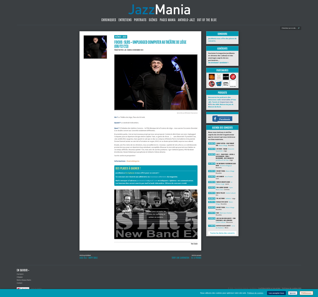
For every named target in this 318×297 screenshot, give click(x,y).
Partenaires (222, 70)
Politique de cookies (255, 293)
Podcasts (222, 92)
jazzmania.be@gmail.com (147, 181)
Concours (222, 34)
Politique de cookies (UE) (291, 288)
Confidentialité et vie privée (269, 288)
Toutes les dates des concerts (222, 233)
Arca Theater (229, 176)
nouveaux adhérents (158, 177)
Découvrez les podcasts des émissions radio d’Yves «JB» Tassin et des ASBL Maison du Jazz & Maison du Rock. (222, 102)
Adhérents (222, 48)
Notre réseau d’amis (24, 280)
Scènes (153, 20)
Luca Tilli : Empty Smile (89, 257)
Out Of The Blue (207, 20)
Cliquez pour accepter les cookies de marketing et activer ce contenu (156, 214)
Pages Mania (168, 20)
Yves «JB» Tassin (126, 50)
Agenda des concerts (222, 127)
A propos (20, 274)
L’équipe (20, 277)
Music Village (223, 145)
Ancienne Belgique (226, 165)
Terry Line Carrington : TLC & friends (186, 257)
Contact (19, 283)
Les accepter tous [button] (276, 293)
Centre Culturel (231, 193)
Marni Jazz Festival (226, 213)
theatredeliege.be (133, 161)
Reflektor (228, 198)
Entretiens (125, 20)
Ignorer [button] (293, 293)
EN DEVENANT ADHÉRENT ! (218, 63)
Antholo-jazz (186, 20)
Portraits (140, 20)
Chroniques (108, 20)
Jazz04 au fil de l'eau (222, 160)
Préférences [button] (306, 293)
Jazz (124, 36)
